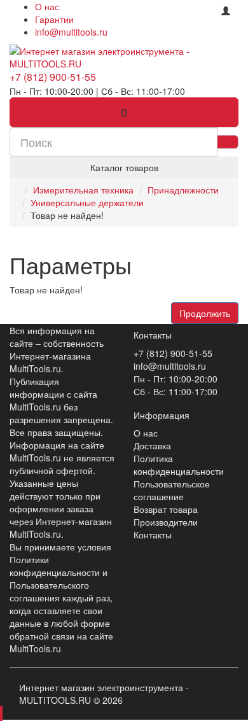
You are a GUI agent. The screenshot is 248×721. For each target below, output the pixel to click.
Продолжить (204, 313)
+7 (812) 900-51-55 (53, 76)
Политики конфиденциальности (55, 565)
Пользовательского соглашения (49, 591)
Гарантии (54, 19)
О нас (47, 6)
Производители (166, 521)
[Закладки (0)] (204, 7)
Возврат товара (166, 509)
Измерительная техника (83, 189)
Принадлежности (183, 189)
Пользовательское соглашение (172, 490)
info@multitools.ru (71, 31)
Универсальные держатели (87, 202)
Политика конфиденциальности (179, 464)
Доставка (152, 445)
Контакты (153, 534)
